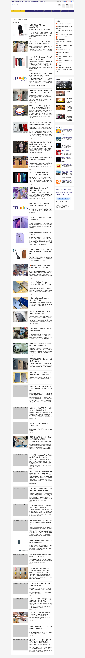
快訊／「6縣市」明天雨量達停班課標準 (64, 34)
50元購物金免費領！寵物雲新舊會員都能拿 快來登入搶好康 (40, 556)
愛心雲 (71, 4)
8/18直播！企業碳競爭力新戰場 (66, 137)
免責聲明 (62, 194)
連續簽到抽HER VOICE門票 (66, 144)
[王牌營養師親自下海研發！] (58, 182)
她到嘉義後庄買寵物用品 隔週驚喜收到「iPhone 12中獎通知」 (40, 506)
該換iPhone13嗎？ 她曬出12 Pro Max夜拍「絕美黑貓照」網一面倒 (40, 107)
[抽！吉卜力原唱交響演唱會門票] (58, 131)
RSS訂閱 (57, 196)
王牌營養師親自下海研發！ (66, 180)
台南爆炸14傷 (68, 91)
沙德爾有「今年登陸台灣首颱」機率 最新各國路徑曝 (64, 61)
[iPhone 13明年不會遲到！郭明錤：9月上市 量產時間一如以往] (20, 316)
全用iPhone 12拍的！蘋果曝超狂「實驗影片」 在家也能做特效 (40, 614)
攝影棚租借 (43, 1)
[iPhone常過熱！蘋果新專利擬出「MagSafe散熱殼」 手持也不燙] (20, 573)
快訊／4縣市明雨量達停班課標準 (64, 36)
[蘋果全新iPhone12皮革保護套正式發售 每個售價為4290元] (20, 545)
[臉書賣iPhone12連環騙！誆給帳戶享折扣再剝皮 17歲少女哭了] (20, 147)
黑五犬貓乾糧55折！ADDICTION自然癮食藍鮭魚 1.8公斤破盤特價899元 (40, 473)
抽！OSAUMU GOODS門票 (66, 164)
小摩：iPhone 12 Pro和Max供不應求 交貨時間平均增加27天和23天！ (41, 373)
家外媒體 (33, 1)
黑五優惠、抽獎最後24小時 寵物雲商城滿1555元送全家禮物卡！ (40, 438)
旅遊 (34, 11)
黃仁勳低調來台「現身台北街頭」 (64, 67)
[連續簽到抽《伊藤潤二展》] (58, 159)
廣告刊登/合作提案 (59, 191)
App (18, 1)
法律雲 (67, 4)
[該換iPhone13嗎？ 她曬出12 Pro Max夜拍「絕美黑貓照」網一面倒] (20, 110)
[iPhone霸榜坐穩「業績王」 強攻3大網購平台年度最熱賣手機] (20, 62)
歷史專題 (25, 1)
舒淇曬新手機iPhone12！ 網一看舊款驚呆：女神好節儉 (40, 627)
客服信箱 (57, 192)
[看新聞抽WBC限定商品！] (58, 152)
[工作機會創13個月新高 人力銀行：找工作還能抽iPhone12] (20, 588)
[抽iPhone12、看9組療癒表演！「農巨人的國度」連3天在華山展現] (20, 493)
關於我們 (65, 189)
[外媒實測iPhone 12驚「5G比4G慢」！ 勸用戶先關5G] (20, 303)
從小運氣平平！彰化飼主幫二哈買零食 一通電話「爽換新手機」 (40, 345)
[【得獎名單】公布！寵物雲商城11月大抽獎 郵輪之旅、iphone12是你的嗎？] (20, 391)
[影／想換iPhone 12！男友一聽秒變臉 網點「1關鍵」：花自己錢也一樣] (20, 460)
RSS (69, 1)
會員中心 (29, 1)
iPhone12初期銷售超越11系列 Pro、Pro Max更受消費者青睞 (39, 174)
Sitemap (61, 192)
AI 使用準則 (67, 194)
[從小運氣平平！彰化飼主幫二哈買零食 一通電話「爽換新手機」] (20, 348)
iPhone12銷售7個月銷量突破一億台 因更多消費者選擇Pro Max (41, 158)
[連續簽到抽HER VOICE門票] (58, 145)
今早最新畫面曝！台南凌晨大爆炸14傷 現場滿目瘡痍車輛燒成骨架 (69, 108)
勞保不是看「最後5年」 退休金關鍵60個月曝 (64, 42)
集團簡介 (69, 189)
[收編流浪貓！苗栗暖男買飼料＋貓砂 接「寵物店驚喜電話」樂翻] (20, 413)
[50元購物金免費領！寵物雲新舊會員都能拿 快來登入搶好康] (20, 559)
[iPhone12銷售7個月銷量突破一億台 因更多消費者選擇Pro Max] (20, 162)
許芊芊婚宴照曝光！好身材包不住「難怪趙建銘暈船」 (64, 27)
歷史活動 (21, 1)
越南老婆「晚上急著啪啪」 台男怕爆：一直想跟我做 (64, 57)
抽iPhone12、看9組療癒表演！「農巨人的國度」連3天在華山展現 (40, 489)
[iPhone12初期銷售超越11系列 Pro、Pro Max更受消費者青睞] (20, 177)
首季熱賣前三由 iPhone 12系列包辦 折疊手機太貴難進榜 (41, 189)
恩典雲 (63, 7)
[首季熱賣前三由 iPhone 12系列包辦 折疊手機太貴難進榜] (20, 193)
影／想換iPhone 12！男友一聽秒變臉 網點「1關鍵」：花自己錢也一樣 (40, 456)
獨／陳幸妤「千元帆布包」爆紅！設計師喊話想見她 (64, 46)
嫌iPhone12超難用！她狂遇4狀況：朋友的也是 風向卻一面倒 (40, 204)
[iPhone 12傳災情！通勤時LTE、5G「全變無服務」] (20, 428)
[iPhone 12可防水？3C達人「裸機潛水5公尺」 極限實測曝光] (20, 603)
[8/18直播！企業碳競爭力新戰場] (58, 139)
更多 (71, 73)
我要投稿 (57, 189)
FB (65, 1)
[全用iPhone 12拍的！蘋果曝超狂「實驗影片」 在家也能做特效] (20, 617)
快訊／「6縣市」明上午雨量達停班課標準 (64, 31)
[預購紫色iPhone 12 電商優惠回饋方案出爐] (20, 237)
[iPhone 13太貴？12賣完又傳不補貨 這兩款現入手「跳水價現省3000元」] (20, 127)
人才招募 (61, 189)
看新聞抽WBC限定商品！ (65, 150)
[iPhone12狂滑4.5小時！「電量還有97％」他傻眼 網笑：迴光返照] (20, 46)
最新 (13, 11)
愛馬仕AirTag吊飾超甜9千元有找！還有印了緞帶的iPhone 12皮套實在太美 (40, 251)
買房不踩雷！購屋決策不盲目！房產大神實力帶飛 (66, 172)
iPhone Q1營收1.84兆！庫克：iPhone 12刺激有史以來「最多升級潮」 (40, 284)
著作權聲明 (58, 194)
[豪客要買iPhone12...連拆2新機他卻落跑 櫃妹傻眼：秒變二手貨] (20, 270)
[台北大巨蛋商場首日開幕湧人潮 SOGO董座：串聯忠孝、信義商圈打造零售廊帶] (60, 116)
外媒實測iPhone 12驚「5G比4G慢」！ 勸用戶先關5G (39, 299)
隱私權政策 (66, 192)
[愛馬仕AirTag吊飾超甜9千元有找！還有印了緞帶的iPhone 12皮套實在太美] (20, 254)
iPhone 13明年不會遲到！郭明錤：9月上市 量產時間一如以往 (40, 313)
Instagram (60, 201)
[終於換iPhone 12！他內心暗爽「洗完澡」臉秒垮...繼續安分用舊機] (20, 645)
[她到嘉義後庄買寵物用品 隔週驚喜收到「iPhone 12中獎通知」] (20, 510)
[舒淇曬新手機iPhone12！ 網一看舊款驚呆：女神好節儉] (20, 631)
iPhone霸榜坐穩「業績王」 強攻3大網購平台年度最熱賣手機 (40, 58)
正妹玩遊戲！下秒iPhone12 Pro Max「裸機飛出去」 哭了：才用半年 (40, 91)
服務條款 (70, 192)
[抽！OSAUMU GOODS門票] (58, 166)
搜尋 (63, 1)
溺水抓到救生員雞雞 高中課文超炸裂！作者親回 (63, 50)
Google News (72, 1)
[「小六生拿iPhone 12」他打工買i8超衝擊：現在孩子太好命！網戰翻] (20, 78)
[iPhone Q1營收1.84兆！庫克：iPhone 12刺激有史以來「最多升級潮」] (20, 287)
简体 (13, 1)
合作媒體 (70, 191)
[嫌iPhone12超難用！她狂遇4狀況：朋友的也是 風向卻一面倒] (20, 208)
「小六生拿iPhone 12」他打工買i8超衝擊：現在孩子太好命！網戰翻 (40, 75)
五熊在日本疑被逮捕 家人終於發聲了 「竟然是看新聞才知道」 (64, 38)
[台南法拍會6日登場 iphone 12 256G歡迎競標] (20, 30)
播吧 (21, 11)
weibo (70, 1)
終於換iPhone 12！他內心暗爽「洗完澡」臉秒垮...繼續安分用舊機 (40, 641)
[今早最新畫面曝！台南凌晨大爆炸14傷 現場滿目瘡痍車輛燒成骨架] (60, 107)
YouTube (66, 1)
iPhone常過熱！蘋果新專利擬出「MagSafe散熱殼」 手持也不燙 (39, 569)
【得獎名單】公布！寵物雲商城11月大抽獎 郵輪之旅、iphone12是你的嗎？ (40, 388)
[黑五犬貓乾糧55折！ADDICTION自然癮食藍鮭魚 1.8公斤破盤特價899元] (20, 476)
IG (67, 1)
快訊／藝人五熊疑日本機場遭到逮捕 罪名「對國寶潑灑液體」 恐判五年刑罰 (64, 24)
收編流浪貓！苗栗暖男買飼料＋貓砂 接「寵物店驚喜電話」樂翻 (41, 409)
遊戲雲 (71, 7)
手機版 (15, 1)
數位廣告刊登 (37, 1)
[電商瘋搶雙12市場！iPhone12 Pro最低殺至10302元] (20, 364)
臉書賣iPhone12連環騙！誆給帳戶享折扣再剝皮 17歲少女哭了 (40, 143)
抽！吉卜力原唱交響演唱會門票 (66, 129)
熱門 (18, 11)
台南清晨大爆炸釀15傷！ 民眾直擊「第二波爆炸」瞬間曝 (69, 100)
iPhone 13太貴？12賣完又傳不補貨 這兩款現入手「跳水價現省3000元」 (41, 124)
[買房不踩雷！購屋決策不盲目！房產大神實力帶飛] (58, 173)
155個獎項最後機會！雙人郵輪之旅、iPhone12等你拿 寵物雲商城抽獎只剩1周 (40, 523)
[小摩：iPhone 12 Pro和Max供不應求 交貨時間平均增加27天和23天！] (20, 377)
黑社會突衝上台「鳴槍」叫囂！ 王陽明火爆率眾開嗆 (64, 64)
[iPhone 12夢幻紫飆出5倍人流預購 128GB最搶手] (20, 222)
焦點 (15, 11)
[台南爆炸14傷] (60, 93)
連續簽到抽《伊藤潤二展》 (66, 157)
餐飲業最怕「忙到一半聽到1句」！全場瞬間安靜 (64, 53)
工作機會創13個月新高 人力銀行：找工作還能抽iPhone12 (40, 585)
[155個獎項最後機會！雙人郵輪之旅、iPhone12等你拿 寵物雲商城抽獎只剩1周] (20, 525)
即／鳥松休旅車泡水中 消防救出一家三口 (64, 70)
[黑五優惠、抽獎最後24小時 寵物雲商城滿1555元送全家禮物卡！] (20, 442)
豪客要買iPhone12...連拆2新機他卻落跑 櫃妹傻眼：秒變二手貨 (40, 266)
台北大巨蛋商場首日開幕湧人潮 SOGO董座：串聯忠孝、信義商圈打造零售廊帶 (69, 117)
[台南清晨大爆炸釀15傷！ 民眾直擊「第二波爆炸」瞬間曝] (60, 100)
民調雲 (63, 4)
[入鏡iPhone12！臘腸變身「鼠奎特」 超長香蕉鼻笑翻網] (20, 333)
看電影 (59, 4)
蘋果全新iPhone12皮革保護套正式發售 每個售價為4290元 (40, 542)
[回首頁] (15, 4)
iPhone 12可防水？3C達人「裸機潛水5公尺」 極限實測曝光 (40, 600)
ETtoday (14, 19)
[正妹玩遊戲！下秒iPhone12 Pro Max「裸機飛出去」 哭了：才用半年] (20, 95)
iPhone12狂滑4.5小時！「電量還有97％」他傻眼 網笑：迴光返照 (40, 43)
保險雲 (67, 7)
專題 (23, 11)
